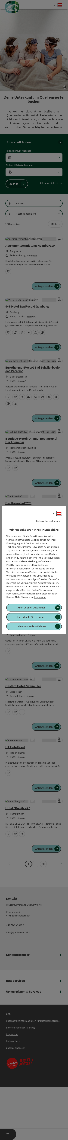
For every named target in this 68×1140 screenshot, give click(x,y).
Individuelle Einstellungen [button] (31, 617)
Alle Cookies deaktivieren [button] (32, 626)
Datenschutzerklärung (48, 521)
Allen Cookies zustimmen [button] (32, 607)
